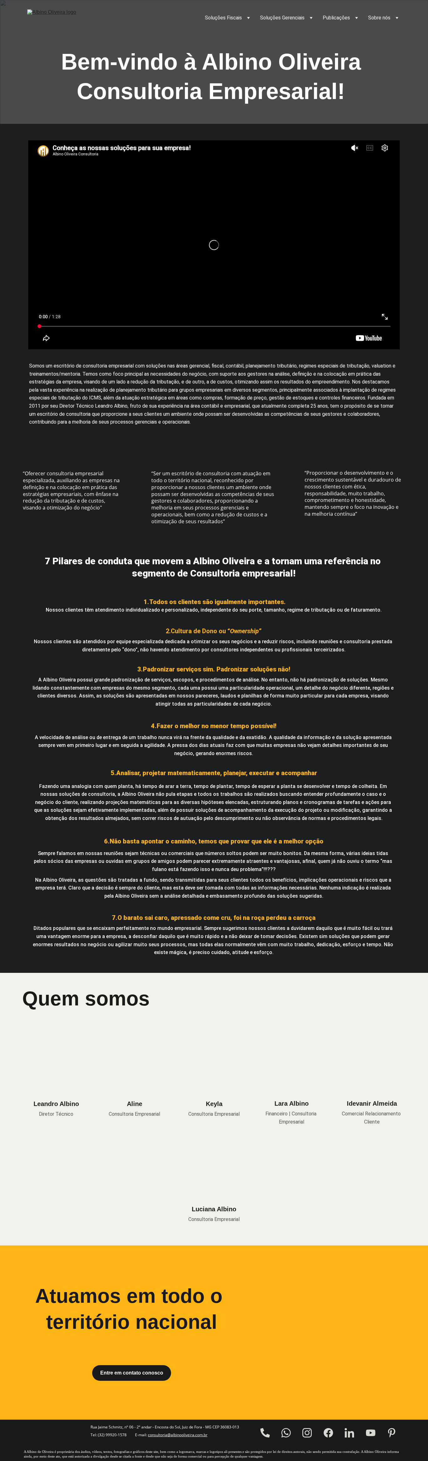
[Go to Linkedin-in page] (349, 1433)
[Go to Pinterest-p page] (391, 1433)
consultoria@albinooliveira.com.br (177, 1435)
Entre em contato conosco (131, 1372)
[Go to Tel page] (265, 1433)
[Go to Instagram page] (307, 1433)
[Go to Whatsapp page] (286, 1433)
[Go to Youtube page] (370, 1433)
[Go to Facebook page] (328, 1433)
